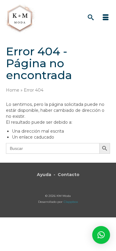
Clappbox (71, 202)
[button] (101, 235)
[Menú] (105, 18)
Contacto (68, 174)
